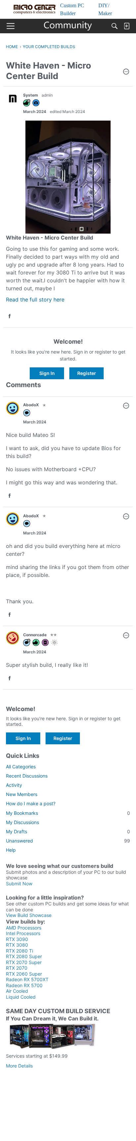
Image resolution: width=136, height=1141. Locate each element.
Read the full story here (35, 299)
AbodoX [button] (31, 404)
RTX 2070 (16, 968)
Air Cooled (17, 991)
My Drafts (68, 831)
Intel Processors (23, 933)
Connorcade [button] (35, 634)
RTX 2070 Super (24, 962)
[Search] (114, 26)
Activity (14, 785)
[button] (126, 72)
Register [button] (86, 373)
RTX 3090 (17, 939)
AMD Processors (23, 927)
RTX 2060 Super (24, 974)
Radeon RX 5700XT (27, 979)
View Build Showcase (28, 915)
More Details (19, 1066)
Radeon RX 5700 (24, 985)
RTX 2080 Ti (19, 951)
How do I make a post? (30, 803)
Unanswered (68, 840)
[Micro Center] (68, 26)
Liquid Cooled (21, 997)
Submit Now (19, 883)
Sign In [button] (47, 373)
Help (11, 850)
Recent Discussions (27, 776)
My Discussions (22, 822)
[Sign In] (126, 26)
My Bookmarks (68, 813)
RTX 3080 (17, 945)
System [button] (30, 95)
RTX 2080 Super (24, 956)
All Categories (21, 766)
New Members (21, 794)
